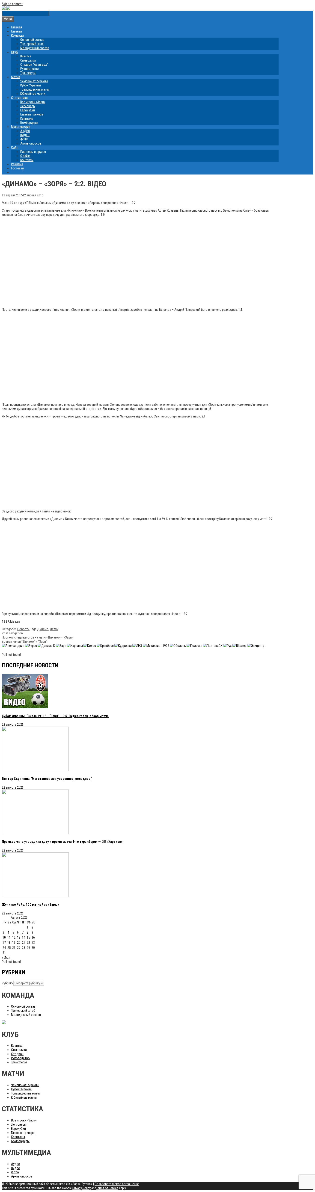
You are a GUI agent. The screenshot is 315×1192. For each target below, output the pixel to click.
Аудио (15, 1164)
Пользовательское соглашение (117, 1184)
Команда (17, 35)
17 (4, 943)
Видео (15, 1168)
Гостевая (17, 168)
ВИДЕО (25, 135)
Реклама (17, 164)
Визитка (25, 56)
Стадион (17, 1054)
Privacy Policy (81, 1188)
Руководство (29, 69)
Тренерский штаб (32, 44)
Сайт (14, 147)
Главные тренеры (32, 114)
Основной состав (32, 39)
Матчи (15, 77)
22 (28, 943)
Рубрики (7, 983)
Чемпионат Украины (34, 81)
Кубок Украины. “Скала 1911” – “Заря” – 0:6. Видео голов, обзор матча (55, 716)
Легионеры (27, 106)
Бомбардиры (29, 122)
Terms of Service (107, 1188)
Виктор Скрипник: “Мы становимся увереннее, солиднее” (47, 779)
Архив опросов (30, 143)
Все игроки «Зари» (32, 102)
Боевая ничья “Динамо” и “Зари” (24, 641)
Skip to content (12, 4)
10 (4, 937)
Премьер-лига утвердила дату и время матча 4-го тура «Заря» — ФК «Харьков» (62, 842)
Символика (28, 60)
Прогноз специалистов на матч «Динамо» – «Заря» (37, 637)
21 (23, 943)
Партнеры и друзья (33, 152)
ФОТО (24, 139)
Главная (16, 27)
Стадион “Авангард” (34, 64)
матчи (54, 629)
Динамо (42, 629)
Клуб (14, 52)
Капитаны (26, 118)
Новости (23, 629)
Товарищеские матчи (35, 89)
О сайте (25, 156)
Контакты (26, 160)
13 (18, 937)
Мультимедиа (20, 127)
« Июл (6, 957)
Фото (15, 1172)
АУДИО (25, 131)
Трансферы (28, 73)
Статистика (19, 98)
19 (13, 943)
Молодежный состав (34, 48)
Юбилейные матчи (32, 93)
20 (18, 943)
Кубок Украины (30, 85)
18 (9, 943)
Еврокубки (27, 110)
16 (33, 937)
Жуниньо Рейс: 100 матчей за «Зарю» (30, 904)
